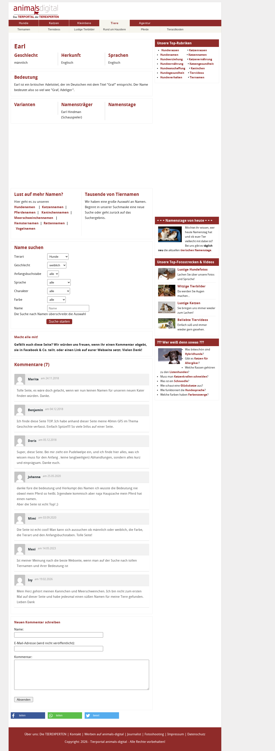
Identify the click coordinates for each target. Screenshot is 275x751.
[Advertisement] (82, 156)
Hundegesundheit (172, 72)
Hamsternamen (26, 223)
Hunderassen (170, 50)
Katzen (54, 23)
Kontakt (75, 734)
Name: (19, 629)
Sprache (20, 282)
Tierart (19, 257)
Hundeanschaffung (172, 68)
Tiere (115, 23)
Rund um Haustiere (114, 29)
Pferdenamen (24, 212)
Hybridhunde (194, 354)
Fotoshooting (154, 734)
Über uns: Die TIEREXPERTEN (45, 734)
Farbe (18, 300)
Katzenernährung (200, 59)
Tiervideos (54, 29)
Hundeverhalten (171, 77)
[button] (28, 715)
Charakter (21, 291)
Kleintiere (84, 23)
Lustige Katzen (188, 303)
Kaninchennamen (55, 212)
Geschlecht (22, 265)
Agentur (145, 23)
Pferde (145, 29)
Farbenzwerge (197, 394)
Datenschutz (196, 734)
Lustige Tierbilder (84, 29)
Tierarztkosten (175, 29)
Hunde (24, 23)
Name (18, 308)
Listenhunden (179, 372)
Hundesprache (195, 390)
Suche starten (59, 321)
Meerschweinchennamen (33, 218)
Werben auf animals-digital (104, 734)
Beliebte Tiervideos (192, 320)
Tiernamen (23, 29)
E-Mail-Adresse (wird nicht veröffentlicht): (44, 643)
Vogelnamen (25, 229)
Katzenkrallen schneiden (190, 376)
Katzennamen (52, 207)
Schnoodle (181, 381)
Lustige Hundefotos (192, 269)
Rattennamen (54, 223)
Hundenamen (24, 207)
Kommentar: (23, 657)
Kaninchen (198, 68)
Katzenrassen (198, 50)
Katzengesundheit (201, 63)
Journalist (134, 734)
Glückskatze (188, 385)
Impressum (175, 734)
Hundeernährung (171, 63)
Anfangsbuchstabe (27, 274)
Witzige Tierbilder (191, 286)
